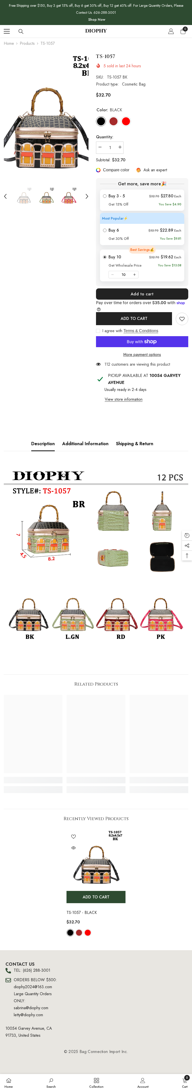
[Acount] (171, 31)
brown (79, 932)
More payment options (142, 354)
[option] (46, 115)
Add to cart (142, 294)
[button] (5, 196)
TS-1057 (81, 912)
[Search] (21, 32)
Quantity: (104, 137)
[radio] (142, 200)
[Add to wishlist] (73, 836)
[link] (182, 319)
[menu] (7, 31)
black (70, 932)
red (88, 932)
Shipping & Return (134, 443)
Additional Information (85, 443)
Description (43, 443)
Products (27, 43)
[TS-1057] (96, 858)
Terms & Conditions (141, 331)
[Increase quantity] (134, 274)
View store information (123, 399)
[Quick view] (73, 847)
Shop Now (96, 19)
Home (9, 43)
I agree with (112, 330)
